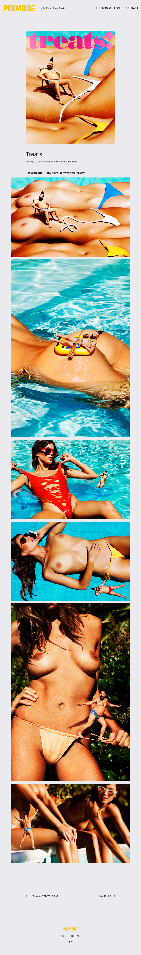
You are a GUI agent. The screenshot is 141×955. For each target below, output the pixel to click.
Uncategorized (69, 161)
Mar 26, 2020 (33, 161)
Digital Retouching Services (53, 8)
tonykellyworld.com (72, 172)
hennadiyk (52, 161)
